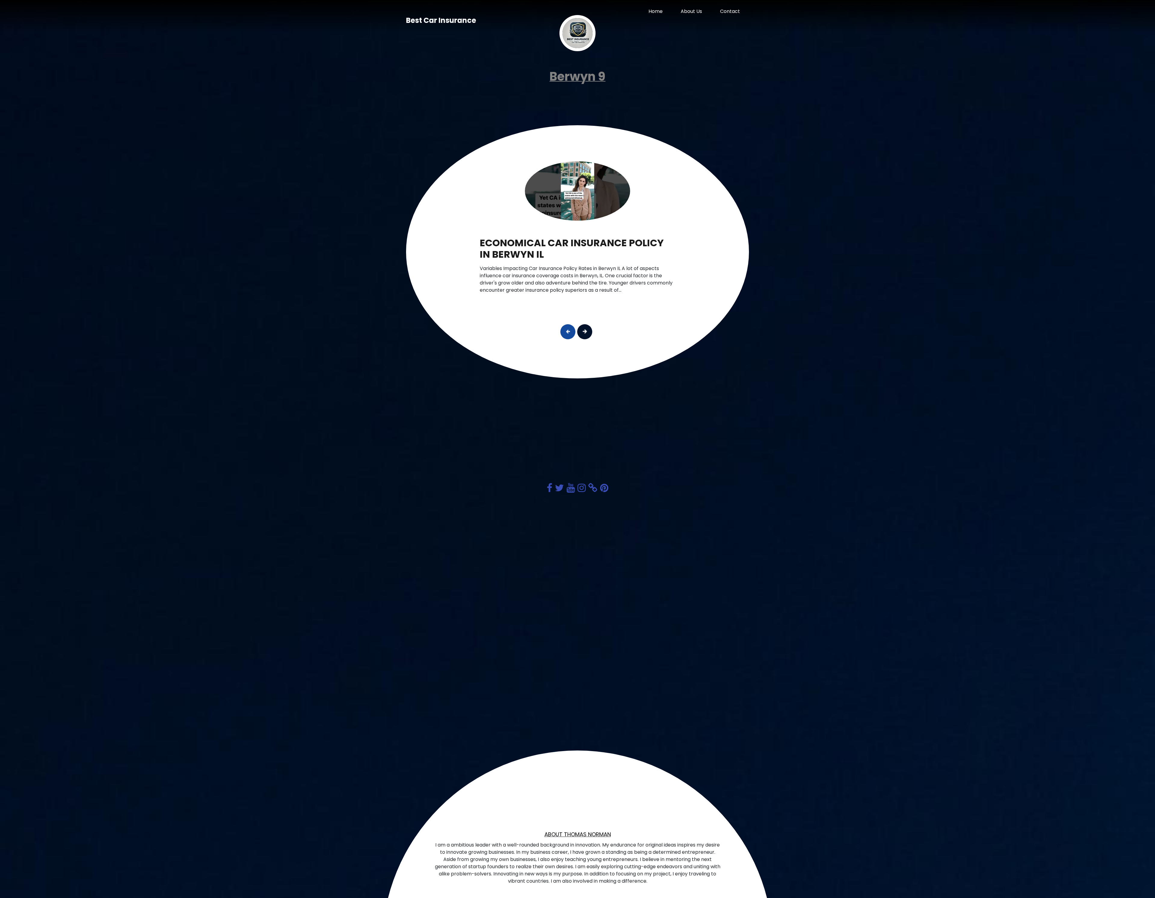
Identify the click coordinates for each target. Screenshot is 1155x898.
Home (655, 11)
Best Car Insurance (441, 20)
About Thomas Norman (577, 834)
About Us (691, 11)
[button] (567, 331)
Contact (730, 11)
